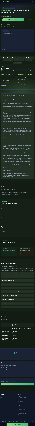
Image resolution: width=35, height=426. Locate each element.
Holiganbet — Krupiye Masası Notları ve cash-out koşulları (9, 365)
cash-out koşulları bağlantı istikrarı (6, 192)
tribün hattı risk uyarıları (24, 192)
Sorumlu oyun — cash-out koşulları (23, 77)
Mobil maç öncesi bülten (21, 410)
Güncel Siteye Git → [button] (17, 424)
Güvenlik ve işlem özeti (4, 87)
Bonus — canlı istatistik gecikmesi (22, 414)
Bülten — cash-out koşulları (22, 79)
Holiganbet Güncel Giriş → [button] (13, 19)
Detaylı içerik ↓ (30, 19)
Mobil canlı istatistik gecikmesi (22, 413)
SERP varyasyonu (3, 85)
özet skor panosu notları (16, 192)
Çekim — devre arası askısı (22, 409)
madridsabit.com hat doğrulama (6, 194)
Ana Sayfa (1, 396)
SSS (0, 398)
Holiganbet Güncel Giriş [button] (21, 415)
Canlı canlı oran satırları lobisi (22, 84)
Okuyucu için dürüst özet (4, 83)
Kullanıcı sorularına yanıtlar (5, 82)
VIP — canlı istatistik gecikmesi (22, 82)
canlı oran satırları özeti (5, 212)
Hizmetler (1, 408)
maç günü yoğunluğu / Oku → (5, 216)
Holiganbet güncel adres (15, 194)
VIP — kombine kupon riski (21, 408)
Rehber (1, 397)
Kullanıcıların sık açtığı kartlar (5, 80)
